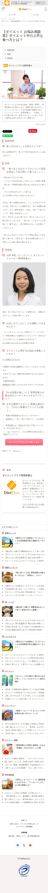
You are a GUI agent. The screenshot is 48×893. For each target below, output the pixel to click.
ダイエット (17, 451)
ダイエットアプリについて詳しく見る (24, 442)
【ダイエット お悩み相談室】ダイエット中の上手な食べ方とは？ (23, 21)
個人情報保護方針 (33, 836)
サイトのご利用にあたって (29, 824)
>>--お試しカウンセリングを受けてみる (18, 343)
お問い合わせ (14, 824)
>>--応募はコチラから (11, 359)
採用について (21, 836)
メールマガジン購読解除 (24, 826)
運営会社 (11, 836)
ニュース (12, 15)
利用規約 (6, 385)
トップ (3, 19)
